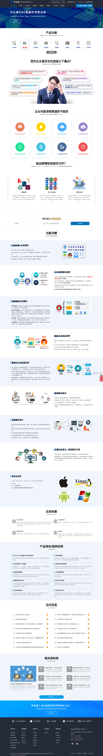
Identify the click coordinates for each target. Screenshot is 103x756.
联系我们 (63, 5)
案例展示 (42, 5)
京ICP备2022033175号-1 (47, 753)
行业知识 (35, 732)
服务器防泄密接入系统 (15, 742)
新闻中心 (49, 5)
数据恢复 (35, 740)
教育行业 (24, 737)
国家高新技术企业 (71, 2)
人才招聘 (58, 737)
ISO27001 (80, 2)
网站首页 (14, 5)
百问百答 (35, 737)
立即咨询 (15, 21)
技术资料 (35, 745)
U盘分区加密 (13, 745)
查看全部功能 (51, 52)
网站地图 (58, 740)
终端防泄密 (12, 735)
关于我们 (56, 5)
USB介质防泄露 (13, 740)
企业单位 (24, 732)
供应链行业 (24, 742)
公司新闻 (35, 735)
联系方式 (58, 732)
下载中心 (58, 742)
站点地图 (91, 753)
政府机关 (24, 735)
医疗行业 (24, 740)
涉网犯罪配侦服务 (89, 2)
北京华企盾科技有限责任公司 (25, 753)
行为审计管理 (13, 737)
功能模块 (35, 5)
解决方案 (28, 5)
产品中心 (21, 5)
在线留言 (58, 735)
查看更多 (51, 697)
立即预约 (80, 223)
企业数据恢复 (13, 747)
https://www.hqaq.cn (79, 739)
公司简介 (46, 732)
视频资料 (35, 742)
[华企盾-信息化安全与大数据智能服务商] (15, 2)
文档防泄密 (12, 732)
